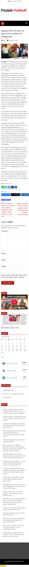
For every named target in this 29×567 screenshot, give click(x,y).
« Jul (2, 357)
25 (5, 350)
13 (12, 346)
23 (24, 348)
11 (5, 346)
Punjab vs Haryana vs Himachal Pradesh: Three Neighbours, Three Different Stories (13, 493)
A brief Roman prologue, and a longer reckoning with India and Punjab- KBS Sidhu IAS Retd (14, 425)
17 (1, 348)
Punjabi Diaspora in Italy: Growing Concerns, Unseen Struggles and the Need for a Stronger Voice (13, 534)
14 (16, 346)
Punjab (8, 199)
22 (20, 348)
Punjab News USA (8, 390)
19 (9, 348)
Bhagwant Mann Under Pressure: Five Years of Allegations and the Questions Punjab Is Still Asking (14, 486)
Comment (4, 231)
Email (3, 260)
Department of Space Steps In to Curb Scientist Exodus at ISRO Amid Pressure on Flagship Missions (14, 463)
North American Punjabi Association (13, 394)
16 (24, 346)
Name (3, 253)
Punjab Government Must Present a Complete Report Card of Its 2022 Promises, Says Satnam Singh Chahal (14, 411)
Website (3, 266)
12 (9, 346)
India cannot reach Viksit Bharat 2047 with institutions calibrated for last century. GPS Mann (14, 520)
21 (16, 348)
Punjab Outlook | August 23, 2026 (10, 327)
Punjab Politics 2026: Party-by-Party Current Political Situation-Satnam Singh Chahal (13, 479)
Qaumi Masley (7, 397)
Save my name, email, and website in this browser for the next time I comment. (14, 276)
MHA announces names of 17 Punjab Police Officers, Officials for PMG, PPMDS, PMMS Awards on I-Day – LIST (7, 210)
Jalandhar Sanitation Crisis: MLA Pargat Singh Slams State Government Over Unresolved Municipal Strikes (14, 455)
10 (1, 346)
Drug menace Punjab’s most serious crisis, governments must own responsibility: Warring (13, 527)
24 (1, 350)
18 (5, 348)
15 (20, 346)
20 (12, 348)
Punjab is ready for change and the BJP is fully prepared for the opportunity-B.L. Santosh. (14, 418)
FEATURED (4, 199)
